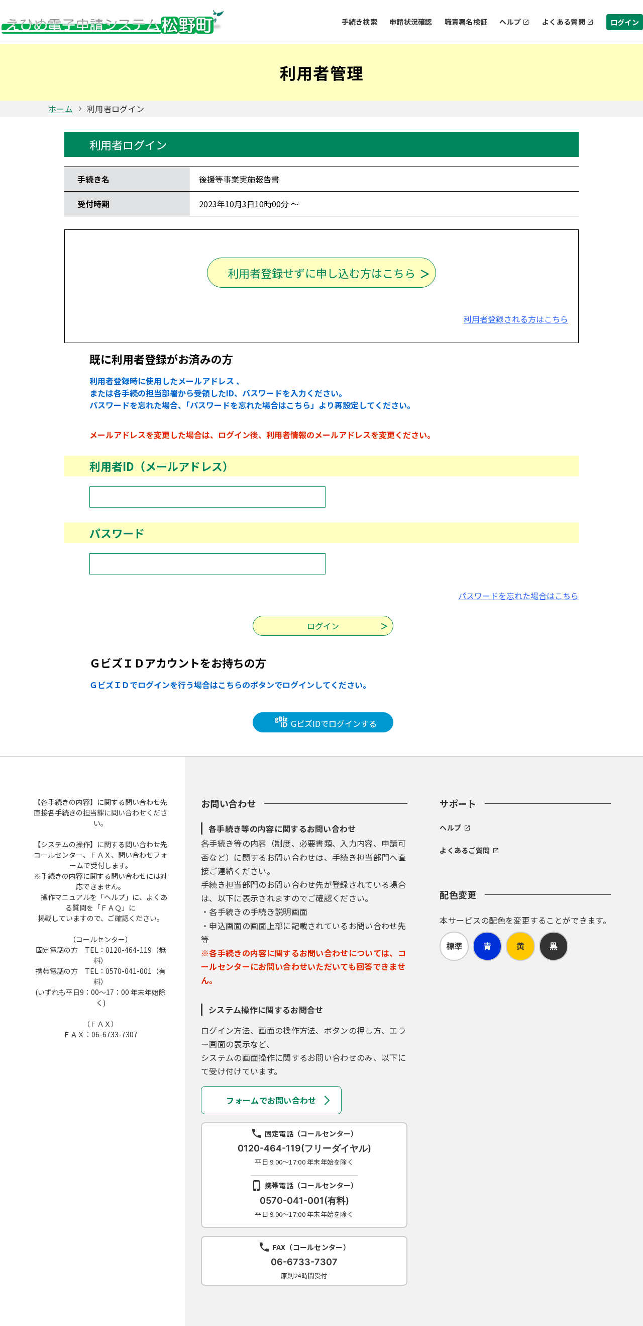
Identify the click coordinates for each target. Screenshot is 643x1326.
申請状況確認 (411, 22)
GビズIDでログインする (333, 723)
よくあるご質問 (465, 850)
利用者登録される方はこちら (516, 319)
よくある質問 (563, 22)
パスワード (117, 533)
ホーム (60, 109)
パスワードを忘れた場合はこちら (518, 596)
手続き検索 (359, 22)
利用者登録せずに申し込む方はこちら (321, 273)
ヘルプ (510, 22)
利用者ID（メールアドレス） (161, 466)
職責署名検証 (466, 22)
